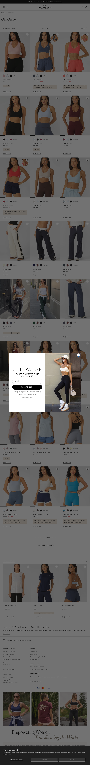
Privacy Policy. (8, 754)
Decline (72, 760)
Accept (44, 760)
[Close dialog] (78, 355)
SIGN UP (27, 387)
